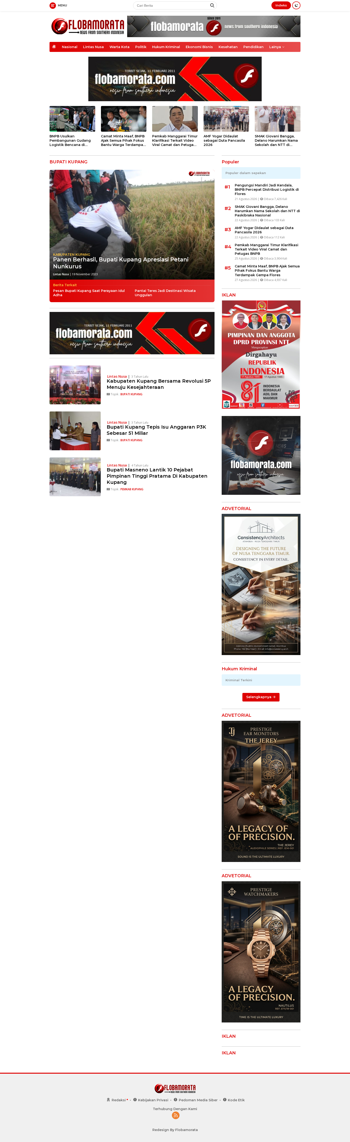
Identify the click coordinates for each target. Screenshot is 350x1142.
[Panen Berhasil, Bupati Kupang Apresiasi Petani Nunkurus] (132, 225)
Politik (140, 47)
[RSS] (176, 1116)
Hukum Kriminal (166, 47)
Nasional (69, 47)
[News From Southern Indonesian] (88, 26)
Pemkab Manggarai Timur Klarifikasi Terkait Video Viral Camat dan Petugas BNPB (175, 140)
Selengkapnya (259, 697)
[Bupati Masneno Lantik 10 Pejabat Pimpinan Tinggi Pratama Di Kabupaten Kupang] (75, 476)
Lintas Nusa (93, 47)
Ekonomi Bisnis (199, 47)
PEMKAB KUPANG (131, 489)
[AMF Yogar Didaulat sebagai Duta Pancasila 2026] (226, 119)
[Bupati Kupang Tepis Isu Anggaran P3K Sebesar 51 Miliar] (75, 430)
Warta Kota (120, 47)
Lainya (275, 47)
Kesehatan (228, 47)
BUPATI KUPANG (131, 394)
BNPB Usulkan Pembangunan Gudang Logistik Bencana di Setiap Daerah (70, 140)
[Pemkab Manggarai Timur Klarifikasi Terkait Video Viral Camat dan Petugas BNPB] (175, 119)
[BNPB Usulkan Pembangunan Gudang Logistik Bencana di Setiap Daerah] (72, 119)
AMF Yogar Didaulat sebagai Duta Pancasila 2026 (224, 140)
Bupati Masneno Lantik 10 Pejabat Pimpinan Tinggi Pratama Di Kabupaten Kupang (157, 476)
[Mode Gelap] (296, 5)
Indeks (281, 5)
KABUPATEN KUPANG (71, 254)
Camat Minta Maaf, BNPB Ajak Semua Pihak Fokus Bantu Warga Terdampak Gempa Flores (123, 140)
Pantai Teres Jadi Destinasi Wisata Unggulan (165, 293)
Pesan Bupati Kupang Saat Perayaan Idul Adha (89, 293)
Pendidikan (253, 47)
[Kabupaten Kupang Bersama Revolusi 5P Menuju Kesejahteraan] (75, 385)
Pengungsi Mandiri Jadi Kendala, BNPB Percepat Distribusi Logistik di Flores (267, 189)
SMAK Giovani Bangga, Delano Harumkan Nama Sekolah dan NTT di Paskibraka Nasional (276, 140)
